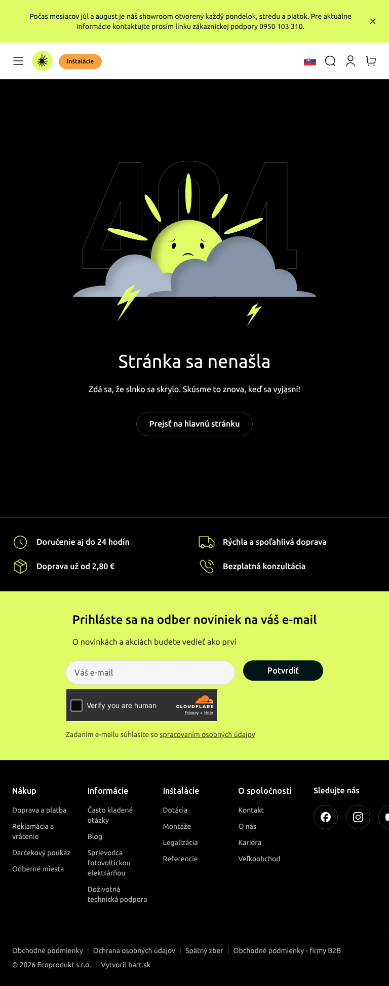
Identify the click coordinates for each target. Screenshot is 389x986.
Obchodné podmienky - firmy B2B (287, 950)
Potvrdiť (283, 670)
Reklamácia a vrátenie (33, 831)
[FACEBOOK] (326, 817)
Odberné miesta (38, 869)
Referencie (180, 859)
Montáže (177, 826)
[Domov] (42, 61)
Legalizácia (180, 842)
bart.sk (139, 965)
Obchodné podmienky (47, 950)
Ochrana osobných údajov (134, 950)
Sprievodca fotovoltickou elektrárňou (109, 863)
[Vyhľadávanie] (330, 61)
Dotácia (175, 810)
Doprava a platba (39, 810)
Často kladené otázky (110, 815)
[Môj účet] (350, 61)
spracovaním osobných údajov (207, 734)
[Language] (310, 60)
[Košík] (371, 61)
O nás (247, 826)
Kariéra (249, 842)
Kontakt (251, 810)
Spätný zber (204, 950)
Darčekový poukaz (41, 853)
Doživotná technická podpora (117, 894)
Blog (95, 836)
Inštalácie (80, 61)
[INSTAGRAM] (358, 817)
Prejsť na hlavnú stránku (194, 424)
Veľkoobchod (259, 859)
